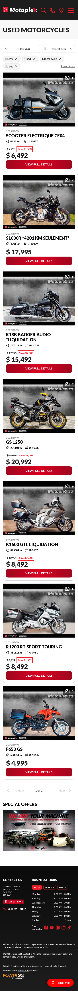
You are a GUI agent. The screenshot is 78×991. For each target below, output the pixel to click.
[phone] (52, 10)
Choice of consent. (26, 956)
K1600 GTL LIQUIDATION (32, 544)
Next (62, 790)
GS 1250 (14, 442)
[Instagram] (58, 927)
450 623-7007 (17, 909)
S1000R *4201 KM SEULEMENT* (37, 238)
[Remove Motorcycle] (60, 59)
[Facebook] (46, 927)
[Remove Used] (34, 59)
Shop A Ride (23, 970)
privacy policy (62, 953)
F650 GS (14, 749)
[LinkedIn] (63, 927)
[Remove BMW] (16, 59)
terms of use (9, 956)
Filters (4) (24, 49)
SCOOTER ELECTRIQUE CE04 (35, 135)
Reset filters (68, 66)
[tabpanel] (51, 907)
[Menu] (71, 10)
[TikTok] (69, 927)
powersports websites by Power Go (50, 966)
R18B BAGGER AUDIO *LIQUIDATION (28, 337)
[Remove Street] (16, 66)
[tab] (37, 887)
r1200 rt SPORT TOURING (34, 646)
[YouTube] (52, 927)
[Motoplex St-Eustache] (20, 10)
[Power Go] (35, 976)
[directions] (61, 10)
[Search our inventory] (43, 10)
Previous (19, 790)
